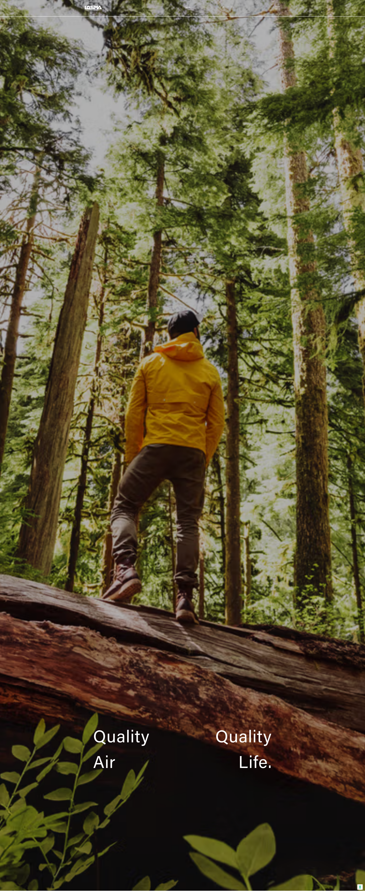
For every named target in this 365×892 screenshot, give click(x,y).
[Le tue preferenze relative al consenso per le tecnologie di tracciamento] (360, 887)
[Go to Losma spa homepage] (93, 8)
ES (232, 7)
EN (219, 7)
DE (227, 7)
